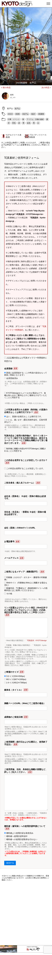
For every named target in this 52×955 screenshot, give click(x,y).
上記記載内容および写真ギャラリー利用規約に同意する (25, 359)
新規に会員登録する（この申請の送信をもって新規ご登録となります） (25, 374)
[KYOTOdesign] (17, 5)
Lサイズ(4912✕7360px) (16, 683)
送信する (10, 863)
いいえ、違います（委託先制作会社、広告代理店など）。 (25, 421)
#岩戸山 (25, 114)
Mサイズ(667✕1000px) (16, 679)
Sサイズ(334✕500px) (15, 676)
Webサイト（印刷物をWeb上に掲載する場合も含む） (25, 584)
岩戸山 (17, 109)
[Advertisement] (26, 913)
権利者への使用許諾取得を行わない (21, 839)
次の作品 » (46, 87)
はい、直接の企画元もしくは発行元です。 (24, 416)
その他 (9, 594)
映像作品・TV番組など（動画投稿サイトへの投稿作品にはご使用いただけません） (26, 589)
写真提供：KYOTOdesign (37, 640)
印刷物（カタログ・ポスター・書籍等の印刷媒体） (25, 578)
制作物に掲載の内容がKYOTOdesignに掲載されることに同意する (25, 450)
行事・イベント (14, 119)
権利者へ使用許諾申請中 (17, 836)
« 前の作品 (6, 87)
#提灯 (33, 114)
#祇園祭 (41, 114)
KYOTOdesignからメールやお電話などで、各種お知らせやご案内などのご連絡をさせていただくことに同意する (25, 395)
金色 (28, 123)
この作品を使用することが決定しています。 (25, 468)
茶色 (14, 123)
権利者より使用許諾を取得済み (19, 833)
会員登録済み (12, 378)
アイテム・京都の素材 (35, 119)
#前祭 (17, 114)
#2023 (10, 114)
